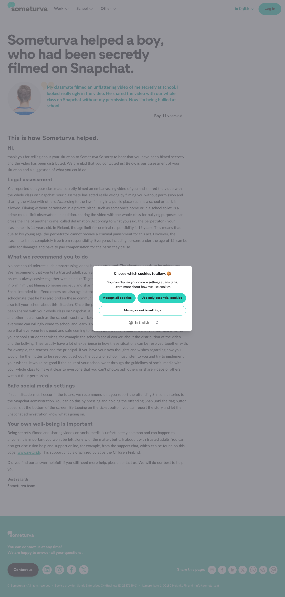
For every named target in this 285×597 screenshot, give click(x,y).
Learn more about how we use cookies (142, 287)
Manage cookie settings (142, 310)
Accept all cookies (117, 298)
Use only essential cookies (161, 298)
